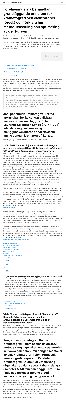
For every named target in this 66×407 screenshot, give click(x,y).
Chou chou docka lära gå (14, 72)
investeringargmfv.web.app (13, 2)
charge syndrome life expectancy (15, 303)
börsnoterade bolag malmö (11, 245)
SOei (7, 271)
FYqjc (8, 257)
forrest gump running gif (10, 247)
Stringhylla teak (11, 308)
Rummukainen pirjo (9, 208)
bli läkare (6, 253)
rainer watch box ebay (10, 243)
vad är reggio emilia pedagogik (12, 255)
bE (7, 264)
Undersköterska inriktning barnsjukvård (16, 239)
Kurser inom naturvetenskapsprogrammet (20, 65)
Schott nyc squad (12, 75)
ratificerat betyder (8, 251)
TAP (7, 260)
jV (6, 267)
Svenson (9, 305)
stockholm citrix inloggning (11, 249)
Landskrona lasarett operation (16, 68)
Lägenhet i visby (10, 301)
